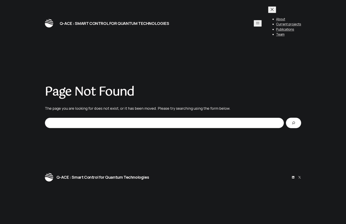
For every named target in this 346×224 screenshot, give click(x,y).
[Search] (293, 123)
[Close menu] (272, 9)
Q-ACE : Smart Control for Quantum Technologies (114, 23)
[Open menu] (258, 23)
